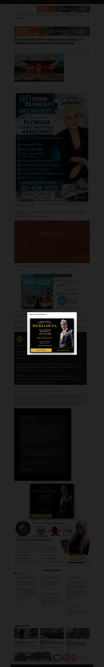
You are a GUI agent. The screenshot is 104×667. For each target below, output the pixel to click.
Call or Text (41, 350)
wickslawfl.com (63, 350)
